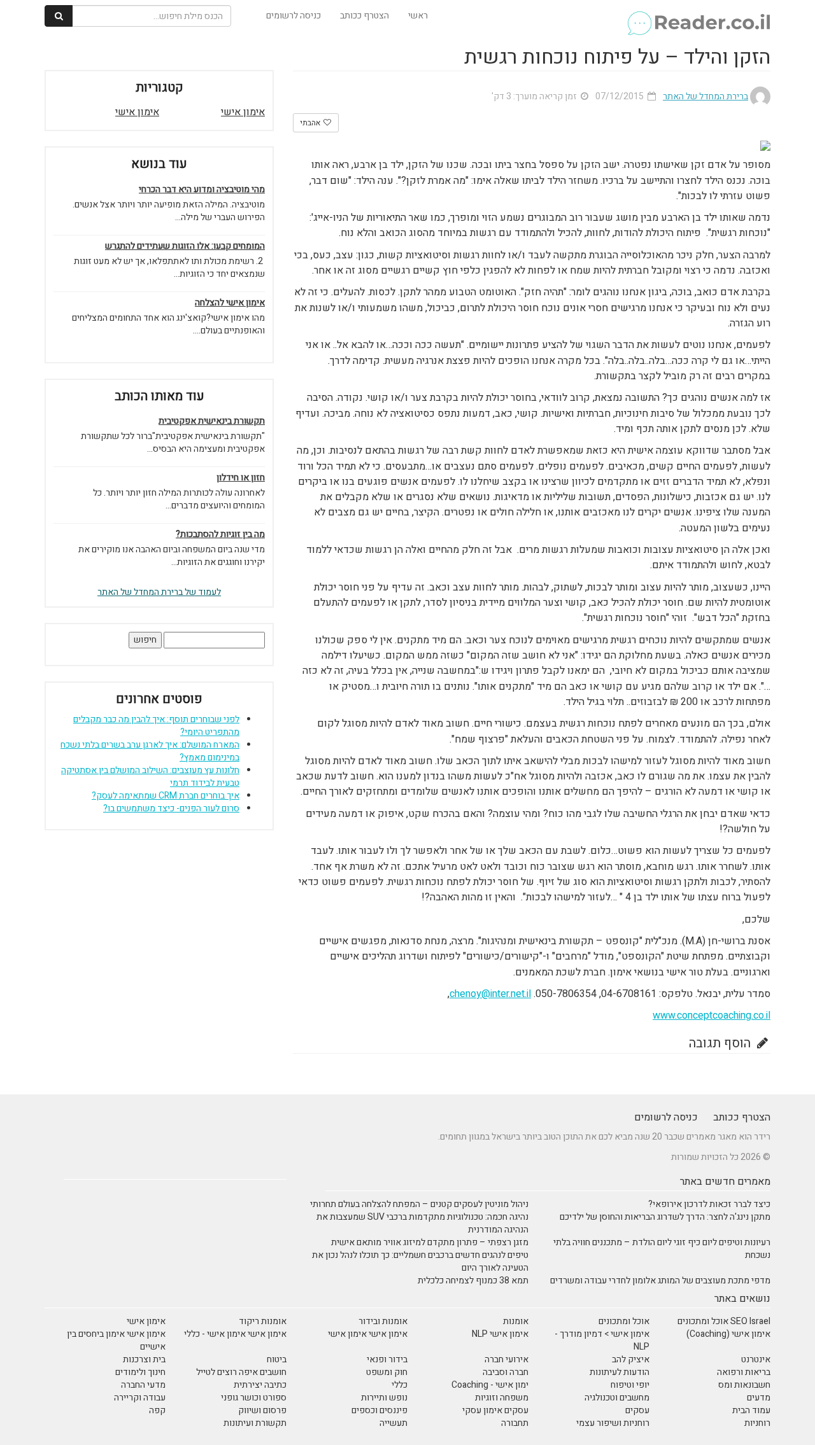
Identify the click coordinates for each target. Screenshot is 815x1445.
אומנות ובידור (383, 1321)
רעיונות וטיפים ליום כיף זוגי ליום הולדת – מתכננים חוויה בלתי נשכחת (661, 1249)
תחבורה (514, 1423)
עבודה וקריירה (140, 1397)
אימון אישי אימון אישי (368, 1334)
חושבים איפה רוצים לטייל (241, 1372)
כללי (400, 1385)
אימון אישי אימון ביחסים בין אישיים (116, 1340)
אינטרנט (755, 1359)
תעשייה (393, 1423)
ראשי (418, 15)
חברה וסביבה (505, 1372)
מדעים (758, 1397)
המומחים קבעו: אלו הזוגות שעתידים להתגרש (185, 246)
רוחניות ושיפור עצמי (612, 1423)
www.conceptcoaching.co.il (711, 1015)
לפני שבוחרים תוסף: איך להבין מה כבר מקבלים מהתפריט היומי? (156, 726)
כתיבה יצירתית (260, 1385)
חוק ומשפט (387, 1372)
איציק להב (630, 1359)
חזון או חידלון (240, 477)
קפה (157, 1410)
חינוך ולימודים (140, 1372)
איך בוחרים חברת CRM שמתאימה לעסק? (165, 795)
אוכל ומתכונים (624, 1321)
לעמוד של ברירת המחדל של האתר (159, 592)
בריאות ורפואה (743, 1372)
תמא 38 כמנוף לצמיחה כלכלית (473, 1280)
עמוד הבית (751, 1410)
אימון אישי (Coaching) (728, 1334)
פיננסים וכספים (379, 1410)
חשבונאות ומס (744, 1385)
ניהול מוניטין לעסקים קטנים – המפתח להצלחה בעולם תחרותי (419, 1204)
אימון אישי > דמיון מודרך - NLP (602, 1340)
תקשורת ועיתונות (255, 1423)
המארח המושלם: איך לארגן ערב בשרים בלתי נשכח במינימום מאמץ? (149, 751)
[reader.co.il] (698, 16)
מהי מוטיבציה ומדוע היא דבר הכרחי (202, 189)
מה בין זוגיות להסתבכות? (220, 534)
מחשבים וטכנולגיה (617, 1397)
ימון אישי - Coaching (489, 1385)
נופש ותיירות (384, 1397)
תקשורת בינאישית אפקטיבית (212, 421)
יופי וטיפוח (630, 1385)
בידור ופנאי (387, 1359)
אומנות (515, 1321)
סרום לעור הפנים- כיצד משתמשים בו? (171, 808)
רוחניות (757, 1423)
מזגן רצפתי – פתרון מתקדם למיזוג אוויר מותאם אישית (429, 1242)
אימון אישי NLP (500, 1334)
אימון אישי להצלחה (230, 303)
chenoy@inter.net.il (490, 994)
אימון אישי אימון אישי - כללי (235, 1334)
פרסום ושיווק (262, 1410)
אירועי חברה (506, 1359)
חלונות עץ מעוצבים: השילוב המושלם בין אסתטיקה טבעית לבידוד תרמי (150, 777)
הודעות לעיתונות (619, 1372)
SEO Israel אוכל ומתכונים (723, 1321)
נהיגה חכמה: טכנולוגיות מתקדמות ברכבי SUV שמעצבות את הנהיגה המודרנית (422, 1223)
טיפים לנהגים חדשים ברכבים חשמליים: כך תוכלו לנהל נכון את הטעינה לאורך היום (420, 1261)
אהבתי (311, 123)
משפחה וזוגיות (501, 1397)
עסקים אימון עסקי (495, 1410)
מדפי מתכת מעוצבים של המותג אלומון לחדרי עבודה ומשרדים (660, 1280)
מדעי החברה (143, 1385)
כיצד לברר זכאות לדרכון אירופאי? (709, 1204)
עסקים (637, 1410)
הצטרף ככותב (364, 15)
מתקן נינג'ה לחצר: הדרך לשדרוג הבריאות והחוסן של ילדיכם (665, 1217)
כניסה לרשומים (293, 15)
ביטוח (277, 1359)
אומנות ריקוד (263, 1321)
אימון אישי (243, 112)
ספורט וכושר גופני (254, 1397)
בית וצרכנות (144, 1359)
